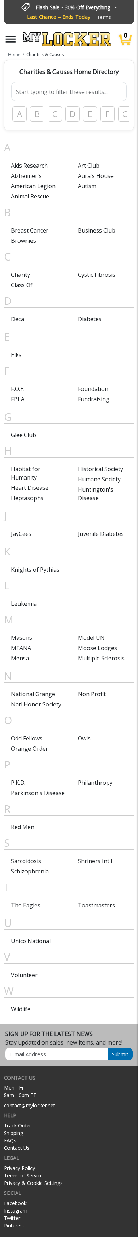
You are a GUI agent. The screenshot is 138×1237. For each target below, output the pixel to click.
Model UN (91, 638)
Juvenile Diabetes (101, 534)
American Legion (33, 186)
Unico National (31, 941)
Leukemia (24, 604)
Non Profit (92, 694)
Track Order (17, 1125)
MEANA (21, 648)
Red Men (22, 827)
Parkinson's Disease (38, 793)
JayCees (21, 534)
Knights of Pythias (35, 569)
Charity (20, 275)
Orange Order (29, 748)
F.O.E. (17, 389)
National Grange (33, 694)
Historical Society (100, 469)
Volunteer (24, 975)
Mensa (20, 658)
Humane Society (99, 479)
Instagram (15, 1210)
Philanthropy (95, 783)
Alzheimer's (26, 176)
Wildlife (20, 1009)
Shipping (13, 1133)
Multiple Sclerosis (101, 658)
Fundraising (93, 399)
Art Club (88, 165)
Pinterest (14, 1225)
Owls (84, 738)
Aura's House (96, 176)
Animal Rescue (30, 196)
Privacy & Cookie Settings (33, 1183)
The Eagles (25, 905)
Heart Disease (29, 488)
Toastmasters (96, 905)
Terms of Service (23, 1175)
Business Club (96, 230)
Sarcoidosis (26, 861)
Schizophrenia (30, 871)
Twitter (12, 1218)
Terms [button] (104, 17)
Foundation (93, 389)
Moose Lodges (97, 648)
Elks (16, 355)
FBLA (17, 399)
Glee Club (23, 435)
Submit (120, 1054)
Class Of (22, 285)
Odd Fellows (26, 738)
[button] (10, 39)
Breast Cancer (29, 230)
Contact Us (16, 1147)
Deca (17, 319)
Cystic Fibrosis (96, 275)
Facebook (15, 1203)
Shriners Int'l (95, 861)
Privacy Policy (19, 1168)
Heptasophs (27, 498)
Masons (21, 638)
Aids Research (29, 165)
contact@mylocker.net (29, 1105)
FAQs (10, 1140)
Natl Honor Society (36, 704)
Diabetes (90, 319)
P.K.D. (18, 783)
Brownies (23, 241)
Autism (87, 186)
